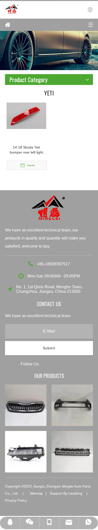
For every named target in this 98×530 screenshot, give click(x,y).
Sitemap (36, 493)
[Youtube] (74, 364)
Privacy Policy (16, 500)
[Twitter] (65, 364)
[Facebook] (47, 364)
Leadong (75, 493)
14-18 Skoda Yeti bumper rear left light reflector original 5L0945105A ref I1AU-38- (26, 150)
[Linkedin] (56, 364)
